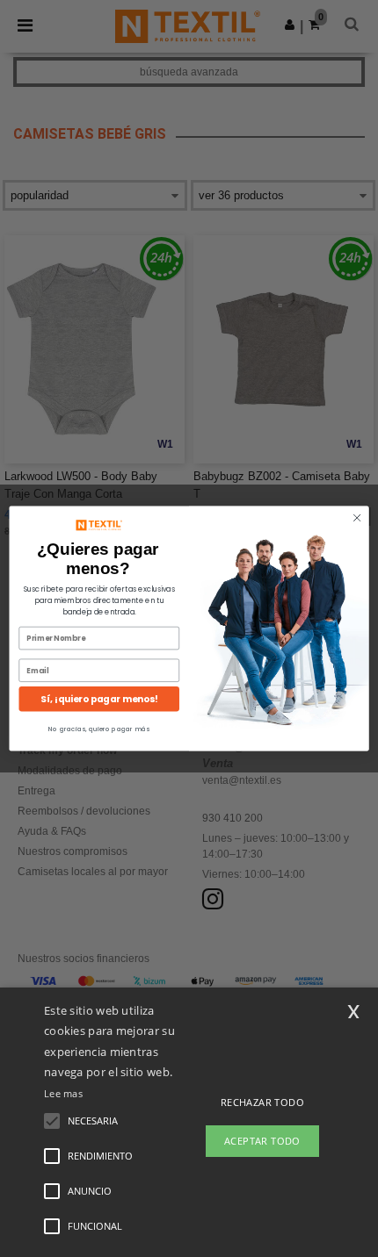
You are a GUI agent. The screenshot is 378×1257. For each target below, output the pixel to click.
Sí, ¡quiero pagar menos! (98, 699)
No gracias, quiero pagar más (98, 728)
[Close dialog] (357, 518)
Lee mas (63, 1093)
